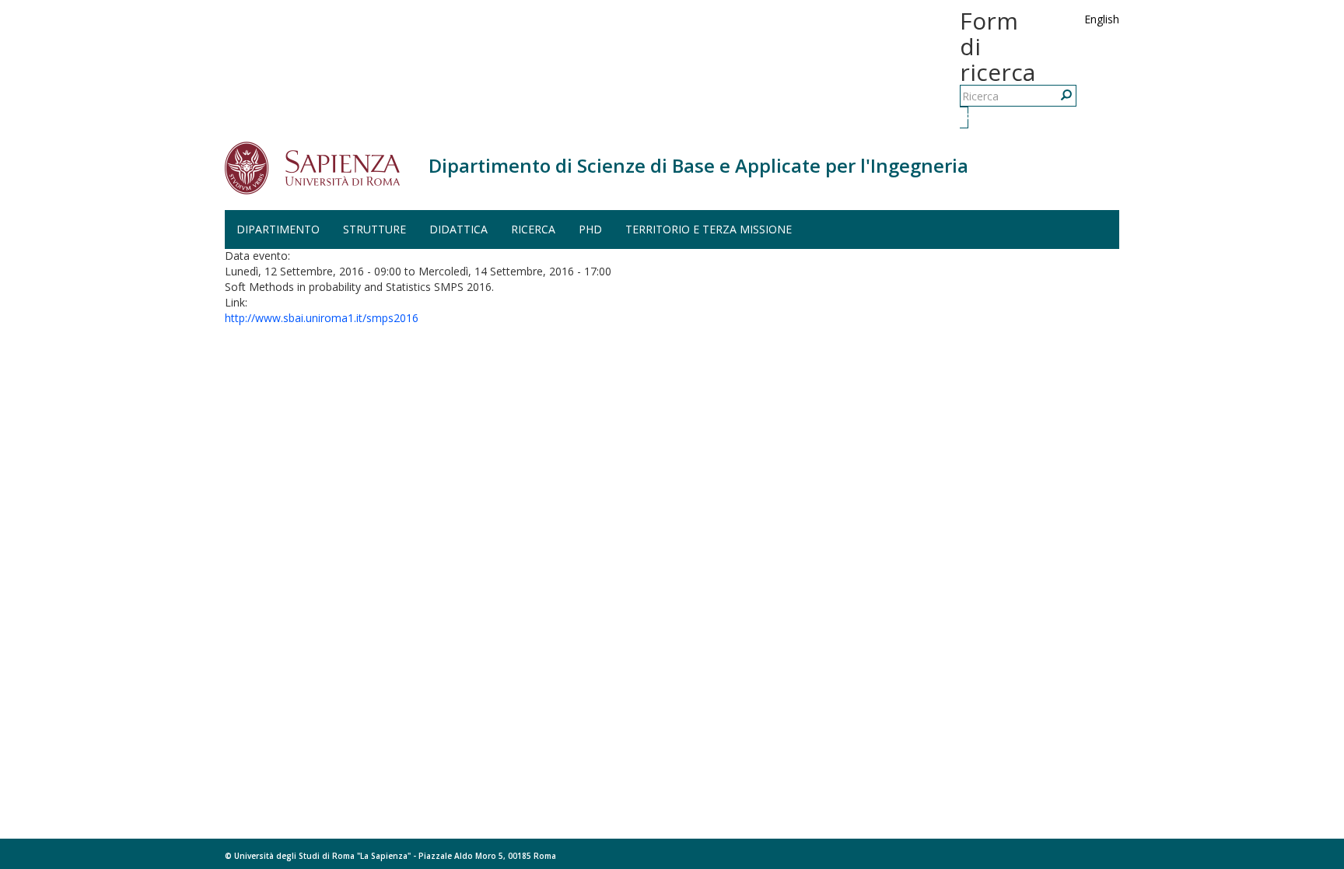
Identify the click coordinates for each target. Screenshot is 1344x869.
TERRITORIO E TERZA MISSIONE (708, 229)
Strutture (374, 229)
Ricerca (966, 117)
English (1101, 19)
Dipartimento (278, 229)
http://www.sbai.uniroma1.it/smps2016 (321, 317)
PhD (590, 229)
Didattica (458, 229)
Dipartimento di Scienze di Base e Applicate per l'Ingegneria (698, 165)
